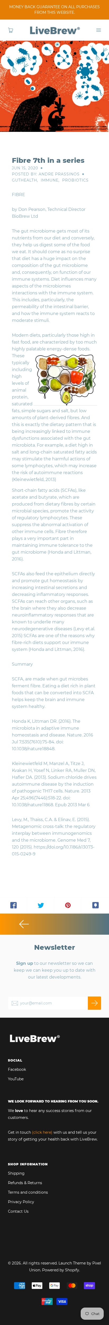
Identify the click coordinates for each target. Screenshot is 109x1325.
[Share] (13, 905)
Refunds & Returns (25, 1182)
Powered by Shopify (60, 1270)
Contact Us (18, 1211)
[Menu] (98, 30)
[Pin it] (68, 905)
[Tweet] (40, 905)
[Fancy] (95, 905)
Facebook (17, 1069)
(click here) (42, 1132)
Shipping (16, 1173)
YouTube (16, 1079)
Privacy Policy (21, 1201)
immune (49, 180)
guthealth (24, 180)
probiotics (75, 180)
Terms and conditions (28, 1192)
